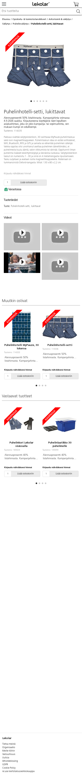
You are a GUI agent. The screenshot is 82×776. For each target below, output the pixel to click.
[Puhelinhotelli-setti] (60, 327)
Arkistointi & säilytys (60, 19)
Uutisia (5, 758)
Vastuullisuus (8, 754)
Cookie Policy (8, 768)
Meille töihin (8, 751)
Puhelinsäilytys (21, 23)
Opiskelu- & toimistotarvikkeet (29, 19)
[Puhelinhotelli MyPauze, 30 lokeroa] (21, 327)
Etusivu (6, 19)
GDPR (5, 764)
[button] (31, 101)
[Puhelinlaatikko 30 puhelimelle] (60, 425)
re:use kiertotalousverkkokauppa (18, 771)
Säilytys (6, 23)
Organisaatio (8, 747)
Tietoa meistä (8, 744)
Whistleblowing (10, 761)
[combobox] (41, 11)
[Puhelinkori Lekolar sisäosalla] (21, 425)
